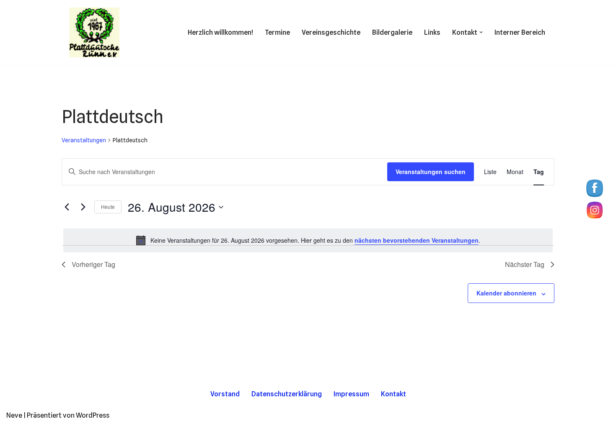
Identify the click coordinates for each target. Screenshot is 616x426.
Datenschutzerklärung (286, 394)
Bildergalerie (392, 32)
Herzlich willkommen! (220, 32)
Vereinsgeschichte (331, 32)
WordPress (92, 415)
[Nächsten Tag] (83, 207)
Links (432, 32)
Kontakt (393, 394)
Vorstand (225, 394)
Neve (14, 415)
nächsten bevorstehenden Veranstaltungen (417, 240)
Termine (277, 32)
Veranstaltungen (84, 140)
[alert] (308, 240)
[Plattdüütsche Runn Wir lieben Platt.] (94, 32)
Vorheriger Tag (93, 264)
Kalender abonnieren (506, 293)
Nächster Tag (524, 264)
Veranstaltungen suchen (431, 171)
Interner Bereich (519, 32)
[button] (481, 32)
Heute (108, 206)
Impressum (351, 394)
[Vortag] (67, 207)
